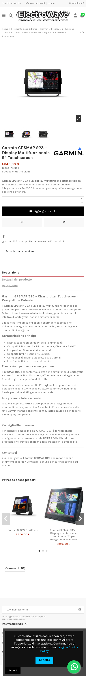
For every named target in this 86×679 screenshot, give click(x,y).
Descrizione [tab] (10, 272)
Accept (13, 670)
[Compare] (22, 525)
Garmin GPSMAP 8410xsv (22, 530)
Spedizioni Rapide (12, 3)
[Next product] (83, 32)
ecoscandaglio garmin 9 (50, 241)
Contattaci (32, 461)
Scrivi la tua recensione (20, 251)
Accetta (44, 660)
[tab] (43, 286)
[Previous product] (81, 32)
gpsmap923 (9, 241)
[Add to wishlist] (22, 222)
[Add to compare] (64, 222)
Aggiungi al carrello (45, 211)
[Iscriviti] (80, 609)
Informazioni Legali (35, 3)
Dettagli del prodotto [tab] (17, 279)
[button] (39, 551)
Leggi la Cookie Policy (59, 649)
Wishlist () (77, 3)
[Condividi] (4, 236)
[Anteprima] (28, 525)
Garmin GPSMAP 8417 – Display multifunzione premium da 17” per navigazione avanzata (63, 535)
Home (51, 3)
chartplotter (26, 241)
